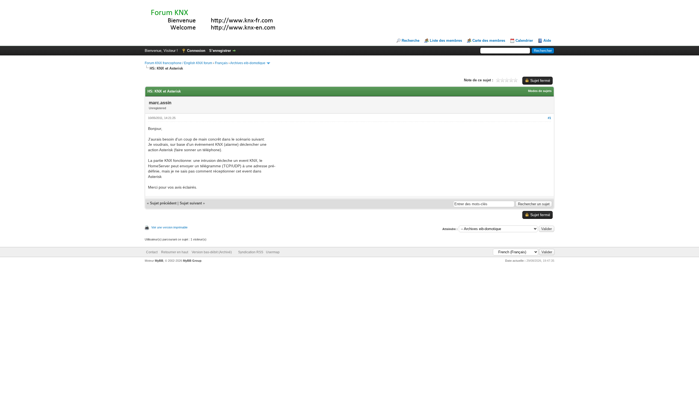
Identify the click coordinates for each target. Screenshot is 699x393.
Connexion (196, 51)
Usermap (273, 252)
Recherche (410, 40)
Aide (547, 40)
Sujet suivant (191, 203)
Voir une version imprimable (169, 227)
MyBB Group (192, 260)
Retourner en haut (174, 252)
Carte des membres (488, 40)
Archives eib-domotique (247, 63)
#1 (549, 118)
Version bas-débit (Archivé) (212, 252)
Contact (152, 252)
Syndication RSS (250, 252)
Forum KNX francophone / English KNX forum (178, 63)
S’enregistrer (220, 51)
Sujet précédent (163, 203)
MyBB (159, 260)
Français (221, 63)
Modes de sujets (540, 91)
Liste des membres (446, 40)
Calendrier (524, 40)
